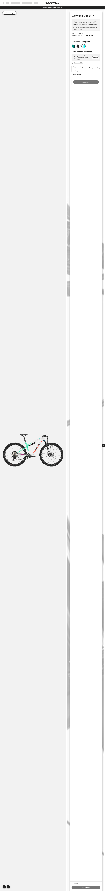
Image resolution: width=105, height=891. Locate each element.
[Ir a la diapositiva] (24, 886)
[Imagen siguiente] (8, 886)
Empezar (95, 57)
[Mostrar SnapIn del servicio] (103, 445)
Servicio (36, 3)
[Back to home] (52, 3)
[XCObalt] (74, 46)
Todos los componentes (77, 33)
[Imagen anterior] (4, 886)
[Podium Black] (78, 46)
